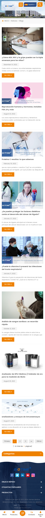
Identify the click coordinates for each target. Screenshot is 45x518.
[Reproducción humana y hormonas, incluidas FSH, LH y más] (22, 93)
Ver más (7, 75)
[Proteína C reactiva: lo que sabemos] (22, 144)
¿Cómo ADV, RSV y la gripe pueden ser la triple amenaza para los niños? (22, 59)
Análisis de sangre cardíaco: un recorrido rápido (20, 323)
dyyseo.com (26, 508)
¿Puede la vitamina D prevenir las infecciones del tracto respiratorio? (22, 268)
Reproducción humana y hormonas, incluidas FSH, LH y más (22, 108)
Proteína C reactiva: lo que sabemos (18, 159)
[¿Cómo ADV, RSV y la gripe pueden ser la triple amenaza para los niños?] (22, 41)
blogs (21, 21)
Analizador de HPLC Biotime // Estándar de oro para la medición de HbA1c (22, 375)
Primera (7, 441)
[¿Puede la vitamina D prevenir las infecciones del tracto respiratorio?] (22, 250)
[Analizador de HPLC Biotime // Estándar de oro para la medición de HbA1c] (22, 359)
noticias (14, 21)
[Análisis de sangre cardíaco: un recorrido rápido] (22, 305)
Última (39, 441)
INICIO (6, 21)
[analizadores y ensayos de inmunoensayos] (22, 406)
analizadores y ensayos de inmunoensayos (21, 416)
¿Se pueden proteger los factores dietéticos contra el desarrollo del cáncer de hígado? (21, 213)
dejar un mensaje (23, 513)
